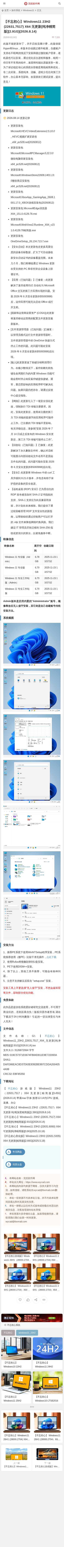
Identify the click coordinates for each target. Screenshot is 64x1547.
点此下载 (51, 957)
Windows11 (28, 10)
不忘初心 (50, 1036)
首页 (6, 10)
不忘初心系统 (13, 1325)
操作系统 (15, 10)
